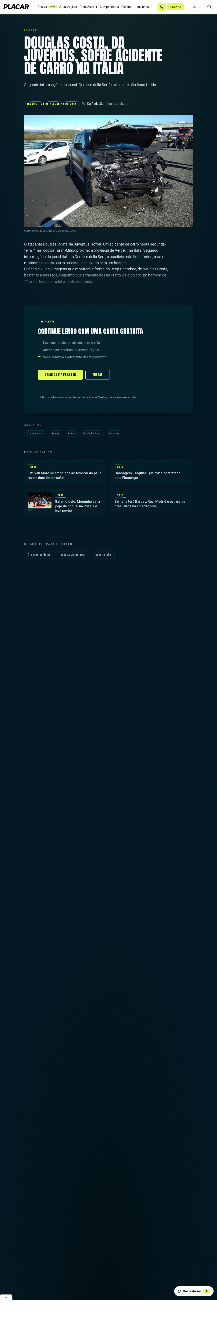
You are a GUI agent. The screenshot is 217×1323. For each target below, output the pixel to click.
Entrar (97, 375)
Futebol (72, 433)
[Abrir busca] (209, 7)
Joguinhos (142, 6)
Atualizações (68, 6)
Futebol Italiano (92, 433)
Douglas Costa (35, 433)
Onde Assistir (88, 6)
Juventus (113, 433)
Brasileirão (103, 555)
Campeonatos (109, 6)
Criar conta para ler (60, 374)
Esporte (55, 433)
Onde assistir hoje (73, 555)
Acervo (47, 6)
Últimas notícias (39, 555)
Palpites (126, 6)
